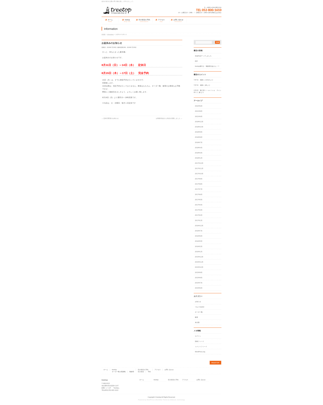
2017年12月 (199, 163)
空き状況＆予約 (143, 370)
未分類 (197, 322)
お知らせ (198, 302)
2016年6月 (198, 236)
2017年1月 (198, 220)
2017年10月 (199, 174)
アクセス (158, 370)
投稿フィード (199, 341)
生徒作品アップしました (203, 56)
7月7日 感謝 (198, 80)
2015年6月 (198, 288)
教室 (196, 317)
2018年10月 (199, 127)
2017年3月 (198, 210)
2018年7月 (198, 142)
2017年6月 (198, 194)
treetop (114, 370)
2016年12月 (199, 226)
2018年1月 (198, 158)
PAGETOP (215, 362)
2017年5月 (198, 200)
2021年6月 (198, 116)
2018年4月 (198, 148)
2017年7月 (198, 189)
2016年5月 (198, 241)
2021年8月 (198, 111)
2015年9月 (198, 272)
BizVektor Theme (162, 400)
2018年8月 (198, 137)
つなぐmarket (199, 307)
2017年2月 (198, 215)
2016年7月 (198, 231)
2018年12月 (199, 122)
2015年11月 (199, 262)
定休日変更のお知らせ (110, 118)
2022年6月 (198, 106)
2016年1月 (198, 252)
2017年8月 (198, 184)
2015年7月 (198, 283)
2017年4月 (198, 205)
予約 (149, 372)
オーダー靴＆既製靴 (119, 372)
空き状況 (141, 372)
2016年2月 (198, 246)
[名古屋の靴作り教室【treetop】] (117, 11)
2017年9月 (198, 179)
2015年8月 (198, 278)
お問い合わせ (169, 370)
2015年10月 (199, 267)
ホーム (105, 370)
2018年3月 (198, 153)
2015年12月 (199, 257)
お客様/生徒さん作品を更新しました (169, 118)
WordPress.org (200, 352)
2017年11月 (199, 168)
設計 (196, 61)
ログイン (198, 336)
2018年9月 (198, 132)
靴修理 (131, 372)
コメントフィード (201, 346)
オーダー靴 (199, 312)
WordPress (150, 400)
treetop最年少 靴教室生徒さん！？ (207, 66)
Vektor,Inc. (173, 400)
